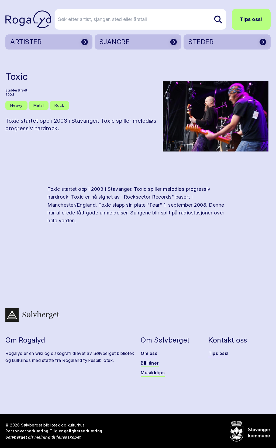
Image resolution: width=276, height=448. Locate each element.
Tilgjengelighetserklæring (76, 431)
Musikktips (153, 372)
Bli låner (150, 363)
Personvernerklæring (27, 431)
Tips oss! (251, 19)
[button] (215, 116)
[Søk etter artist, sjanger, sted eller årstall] (218, 19)
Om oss (149, 353)
